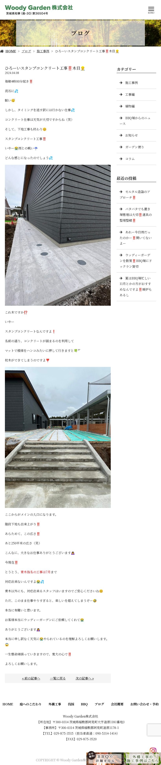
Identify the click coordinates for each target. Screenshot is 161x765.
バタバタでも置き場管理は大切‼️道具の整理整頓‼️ (136, 215)
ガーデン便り (134, 147)
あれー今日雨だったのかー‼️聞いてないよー (136, 238)
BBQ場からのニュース (135, 121)
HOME (10, 51)
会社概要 (117, 704)
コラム (130, 158)
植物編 (130, 106)
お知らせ (131, 135)
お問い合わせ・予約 (144, 704)
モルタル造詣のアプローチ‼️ (135, 194)
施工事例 (43, 51)
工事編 (130, 94)
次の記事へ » (85, 678)
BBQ (84, 704)
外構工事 (54, 704)
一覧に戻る (58, 678)
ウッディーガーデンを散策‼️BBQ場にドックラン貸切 (136, 261)
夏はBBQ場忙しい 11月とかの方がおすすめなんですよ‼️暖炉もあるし (136, 286)
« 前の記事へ (31, 678)
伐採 (71, 704)
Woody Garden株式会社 (80, 716)
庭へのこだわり (31, 704)
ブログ (26, 51)
